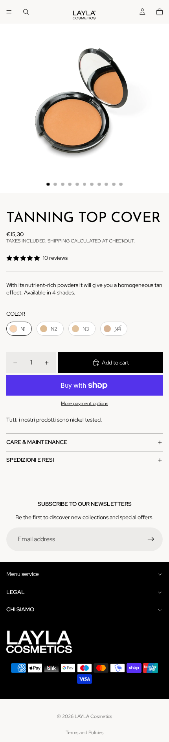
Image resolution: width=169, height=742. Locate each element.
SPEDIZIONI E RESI (30, 459)
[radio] (19, 329)
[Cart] (159, 11)
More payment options (84, 403)
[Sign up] (151, 539)
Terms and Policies (84, 732)
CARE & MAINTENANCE (36, 442)
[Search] (26, 11)
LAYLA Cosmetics (93, 716)
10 (113, 184)
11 (121, 184)
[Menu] (9, 12)
